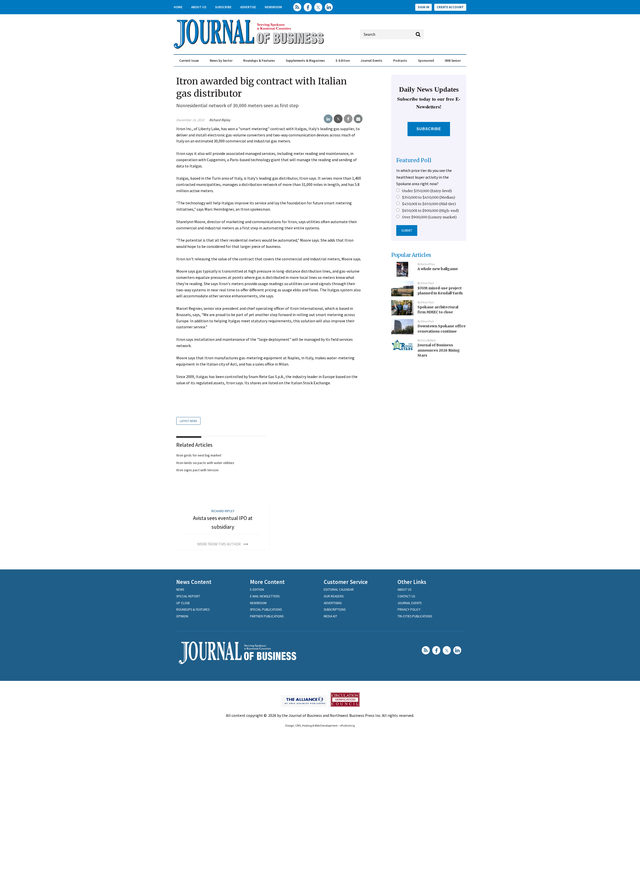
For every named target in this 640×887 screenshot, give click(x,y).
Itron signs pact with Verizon (197, 470)
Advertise (248, 7)
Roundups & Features (259, 60)
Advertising (333, 603)
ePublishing (347, 725)
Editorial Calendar (339, 589)
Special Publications (266, 609)
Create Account (450, 7)
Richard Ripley (219, 120)
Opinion (182, 616)
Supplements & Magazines (305, 60)
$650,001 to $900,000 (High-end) (430, 210)
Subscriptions (335, 609)
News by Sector (221, 60)
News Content (194, 581)
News (180, 589)
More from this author (219, 544)
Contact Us (406, 596)
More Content (267, 581)
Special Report (188, 596)
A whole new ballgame (438, 269)
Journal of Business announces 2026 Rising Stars (439, 350)
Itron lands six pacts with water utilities (205, 462)
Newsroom (273, 7)
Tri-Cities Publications (415, 616)
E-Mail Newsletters (265, 596)
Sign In (423, 7)
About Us (198, 7)
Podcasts (400, 60)
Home (178, 7)
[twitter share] (338, 118)
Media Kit (330, 616)
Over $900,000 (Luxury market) (429, 217)
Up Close (183, 603)
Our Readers (334, 596)
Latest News (188, 421)
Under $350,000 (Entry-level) (427, 191)
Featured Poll (414, 160)
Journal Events (371, 60)
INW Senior (453, 60)
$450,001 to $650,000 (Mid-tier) (429, 204)
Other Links (412, 581)
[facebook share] (348, 118)
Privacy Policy (409, 609)
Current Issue (189, 60)
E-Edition (343, 60)
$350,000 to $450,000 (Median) (428, 197)
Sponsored (426, 60)
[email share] (358, 118)
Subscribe (223, 7)
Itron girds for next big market (198, 455)
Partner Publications (267, 616)
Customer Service (346, 581)
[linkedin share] (328, 118)
